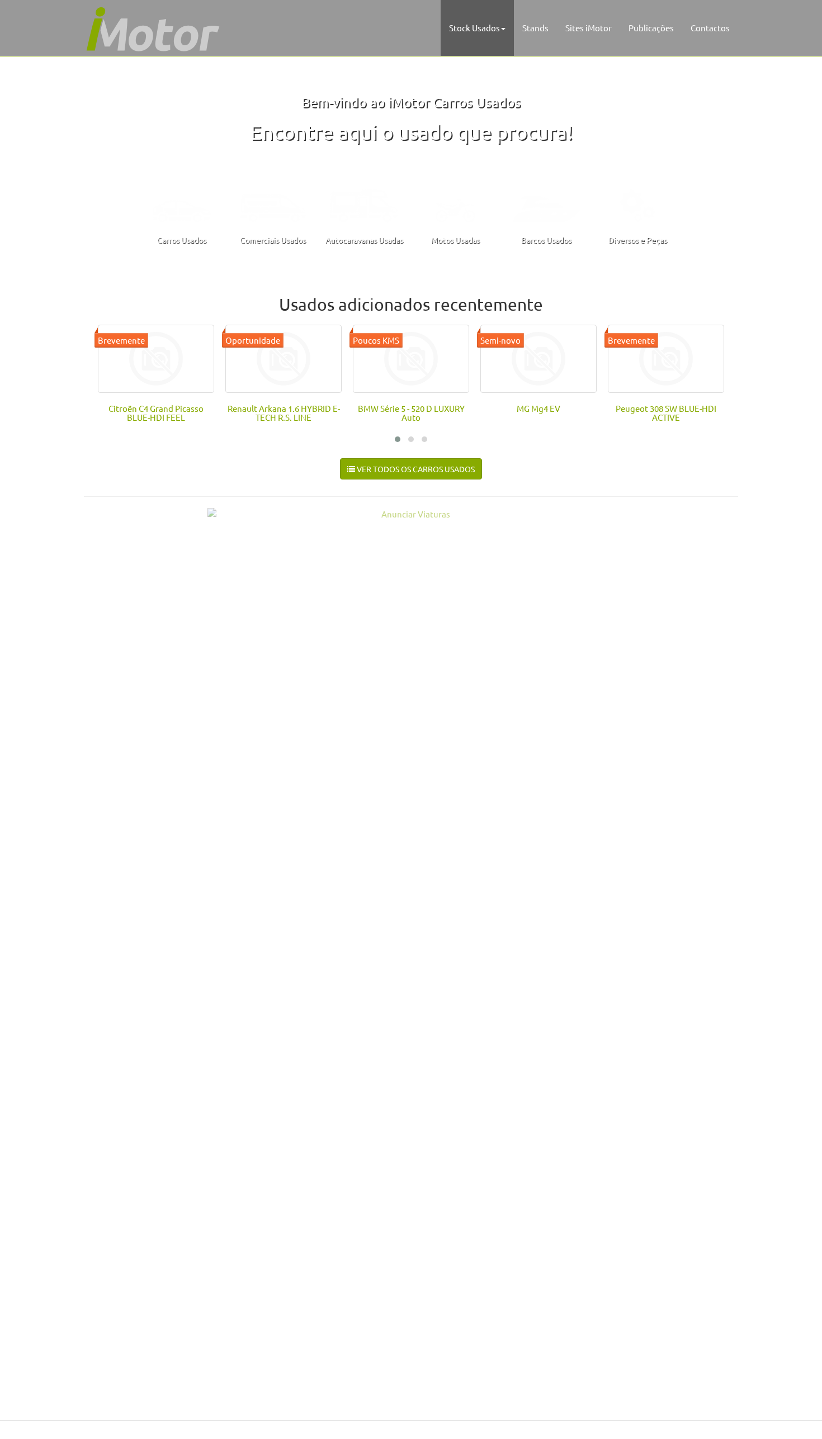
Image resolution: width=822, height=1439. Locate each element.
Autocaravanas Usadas (364, 240)
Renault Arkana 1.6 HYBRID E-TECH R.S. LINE (284, 413)
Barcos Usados (546, 240)
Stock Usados (474, 27)
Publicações (651, 27)
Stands (535, 27)
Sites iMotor (588, 27)
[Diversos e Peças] (637, 202)
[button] (397, 439)
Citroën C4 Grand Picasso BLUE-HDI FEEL (156, 413)
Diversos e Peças (637, 240)
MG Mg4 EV (538, 408)
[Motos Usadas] (455, 202)
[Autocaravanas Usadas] (364, 202)
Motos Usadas (455, 240)
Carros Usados (181, 240)
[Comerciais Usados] (273, 202)
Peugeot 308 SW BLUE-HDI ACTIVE (666, 413)
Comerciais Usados (273, 240)
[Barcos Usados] (546, 202)
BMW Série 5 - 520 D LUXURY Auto (411, 413)
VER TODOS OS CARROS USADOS (415, 469)
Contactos (710, 27)
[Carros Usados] (182, 202)
